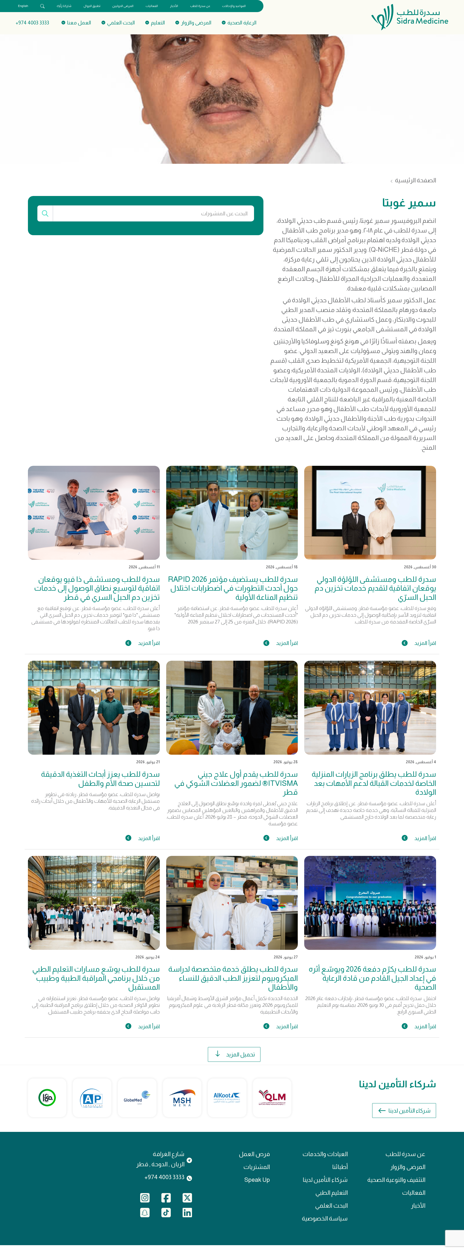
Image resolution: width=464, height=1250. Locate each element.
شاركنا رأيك (64, 6)
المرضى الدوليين (122, 6)
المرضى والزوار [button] (196, 23)
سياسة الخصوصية (325, 1218)
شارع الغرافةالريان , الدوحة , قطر (160, 1159)
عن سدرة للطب (200, 6)
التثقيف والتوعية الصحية (396, 1179)
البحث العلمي (331, 1205)
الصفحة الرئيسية (415, 180)
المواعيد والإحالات (234, 6)
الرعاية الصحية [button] (241, 23)
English (23, 6)
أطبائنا (340, 1167)
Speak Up (257, 1179)
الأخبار (174, 6)
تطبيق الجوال (92, 6)
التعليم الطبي (331, 1192)
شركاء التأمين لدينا (409, 1110)
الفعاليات (152, 6)
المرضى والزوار (407, 1167)
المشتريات (256, 1167)
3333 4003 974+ (32, 23)
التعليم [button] (158, 23)
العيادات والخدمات (325, 1154)
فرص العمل (254, 1154)
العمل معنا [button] (79, 23)
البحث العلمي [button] (121, 23)
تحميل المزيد (240, 1054)
